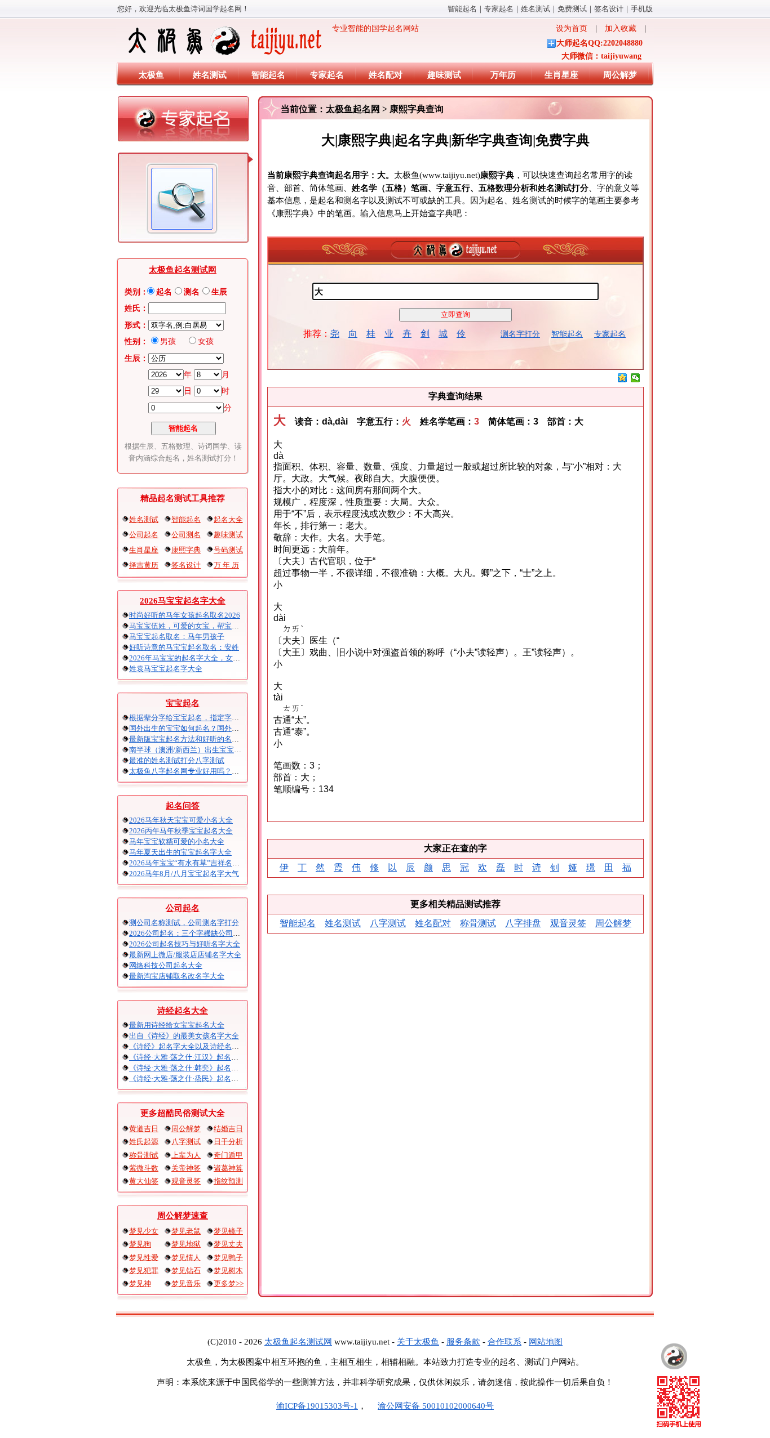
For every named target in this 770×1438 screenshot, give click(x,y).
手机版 (642, 9)
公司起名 (143, 534)
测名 (192, 292)
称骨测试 (143, 1155)
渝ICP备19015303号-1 (317, 1405)
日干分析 (228, 1141)
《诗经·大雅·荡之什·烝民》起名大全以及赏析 (202, 1078)
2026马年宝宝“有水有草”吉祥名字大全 (191, 863)
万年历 (503, 74)
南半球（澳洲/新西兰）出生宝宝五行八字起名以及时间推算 (225, 749)
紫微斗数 (143, 1168)
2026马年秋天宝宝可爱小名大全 (181, 820)
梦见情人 (186, 1257)
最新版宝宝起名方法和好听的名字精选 (191, 739)
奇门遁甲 (228, 1155)
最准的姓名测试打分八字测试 (176, 760)
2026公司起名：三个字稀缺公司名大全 (192, 933)
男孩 (168, 341)
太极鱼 (151, 74)
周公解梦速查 (182, 1215)
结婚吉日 (228, 1128)
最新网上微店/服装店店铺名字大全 (185, 954)
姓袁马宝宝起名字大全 (165, 668)
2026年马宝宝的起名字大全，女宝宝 (188, 658)
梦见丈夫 (228, 1244)
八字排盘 (523, 923)
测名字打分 (520, 334)
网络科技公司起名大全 (165, 965)
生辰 (219, 292)
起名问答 (183, 805)
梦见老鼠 (186, 1231)
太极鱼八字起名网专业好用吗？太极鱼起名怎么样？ (213, 771)
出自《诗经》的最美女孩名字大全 (184, 1035)
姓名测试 (535, 9)
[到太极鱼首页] (674, 1356)
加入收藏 (620, 28)
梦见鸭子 (228, 1257)
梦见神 (140, 1283)
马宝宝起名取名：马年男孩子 (176, 636)
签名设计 (608, 9)
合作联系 (504, 1341)
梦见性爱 (143, 1257)
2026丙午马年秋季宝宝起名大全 (181, 831)
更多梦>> (229, 1283)
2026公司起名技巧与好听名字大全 (184, 944)
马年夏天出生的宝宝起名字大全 (180, 852)
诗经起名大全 (182, 1010)
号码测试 (228, 550)
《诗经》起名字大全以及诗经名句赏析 (191, 1046)
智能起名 (462, 9)
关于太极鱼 (418, 1341)
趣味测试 (444, 74)
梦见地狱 (186, 1244)
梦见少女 (143, 1231)
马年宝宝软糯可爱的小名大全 (176, 841)
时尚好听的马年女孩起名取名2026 (184, 615)
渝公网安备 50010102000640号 (436, 1405)
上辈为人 (186, 1155)
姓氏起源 (143, 1141)
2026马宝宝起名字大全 (182, 600)
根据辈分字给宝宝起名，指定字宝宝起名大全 (202, 717)
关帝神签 (186, 1168)
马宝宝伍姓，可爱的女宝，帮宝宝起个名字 (198, 626)
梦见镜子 (228, 1231)
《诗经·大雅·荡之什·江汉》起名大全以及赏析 (202, 1057)
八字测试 (186, 1141)
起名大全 (228, 519)
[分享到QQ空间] (622, 377)
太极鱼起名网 (353, 109)
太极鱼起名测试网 (182, 269)
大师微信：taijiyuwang (601, 56)
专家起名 (499, 9)
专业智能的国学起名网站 (371, 28)
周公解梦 (620, 74)
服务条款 (463, 1341)
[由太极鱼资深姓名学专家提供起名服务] (183, 121)
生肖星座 (561, 74)
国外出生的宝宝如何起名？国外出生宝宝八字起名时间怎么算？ (231, 728)
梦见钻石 (186, 1270)
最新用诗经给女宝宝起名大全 (176, 1025)
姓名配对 (385, 74)
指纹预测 (228, 1181)
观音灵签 (186, 1181)
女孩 (206, 341)
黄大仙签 (143, 1181)
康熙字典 (186, 550)
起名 (164, 292)
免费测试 (572, 9)
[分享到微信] (635, 377)
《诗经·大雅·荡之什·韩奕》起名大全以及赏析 (202, 1068)
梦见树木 (228, 1270)
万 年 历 (226, 565)
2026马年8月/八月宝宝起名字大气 (184, 873)
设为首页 (571, 28)
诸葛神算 (228, 1168)
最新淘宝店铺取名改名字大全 (176, 976)
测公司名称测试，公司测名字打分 (184, 922)
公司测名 (186, 534)
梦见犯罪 (143, 1270)
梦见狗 (140, 1244)
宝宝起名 (183, 703)
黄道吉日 (143, 1128)
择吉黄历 (143, 565)
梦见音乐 (186, 1283)
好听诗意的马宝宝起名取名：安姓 (184, 647)
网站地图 (546, 1341)
